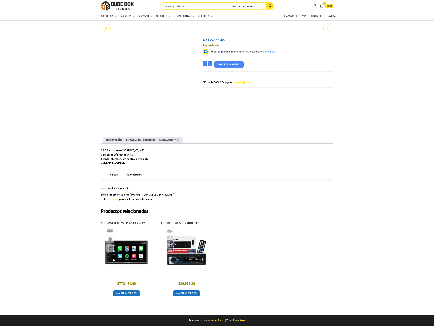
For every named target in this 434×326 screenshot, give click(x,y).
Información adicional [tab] (140, 140)
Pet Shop (203, 16)
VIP (304, 16)
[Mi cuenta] (315, 5)
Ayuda (332, 16)
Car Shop (125, 16)
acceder (114, 199)
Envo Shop (239, 320)
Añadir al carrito (229, 64)
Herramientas (182, 16)
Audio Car (107, 16)
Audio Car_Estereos (243, 82)
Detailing (161, 16)
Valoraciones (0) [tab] (169, 140)
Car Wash (143, 16)
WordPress (217, 320)
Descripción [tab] (114, 140)
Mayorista (290, 16)
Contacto (317, 16)
